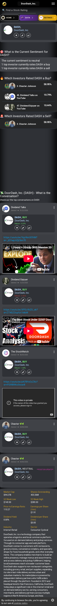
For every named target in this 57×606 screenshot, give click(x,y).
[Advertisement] (28, 160)
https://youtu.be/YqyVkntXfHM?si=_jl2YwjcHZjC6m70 (20, 239)
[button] (53, 600)
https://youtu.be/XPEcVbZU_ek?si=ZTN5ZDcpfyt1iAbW (21, 311)
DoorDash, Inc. (21, 30)
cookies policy (20, 603)
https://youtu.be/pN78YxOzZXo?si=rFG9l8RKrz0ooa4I (21, 383)
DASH (17, 27)
